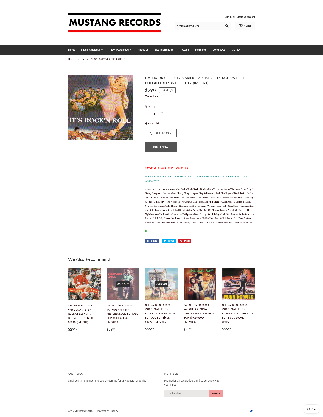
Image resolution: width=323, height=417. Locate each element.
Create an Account (246, 17)
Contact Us (219, 49)
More (235, 49)
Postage (184, 49)
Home (71, 49)
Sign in (228, 17)
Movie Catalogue (119, 49)
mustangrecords (85, 411)
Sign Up (215, 393)
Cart (247, 25)
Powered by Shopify (107, 411)
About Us (143, 49)
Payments (200, 49)
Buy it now (161, 147)
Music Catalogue (91, 49)
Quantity (150, 106)
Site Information (164, 49)
